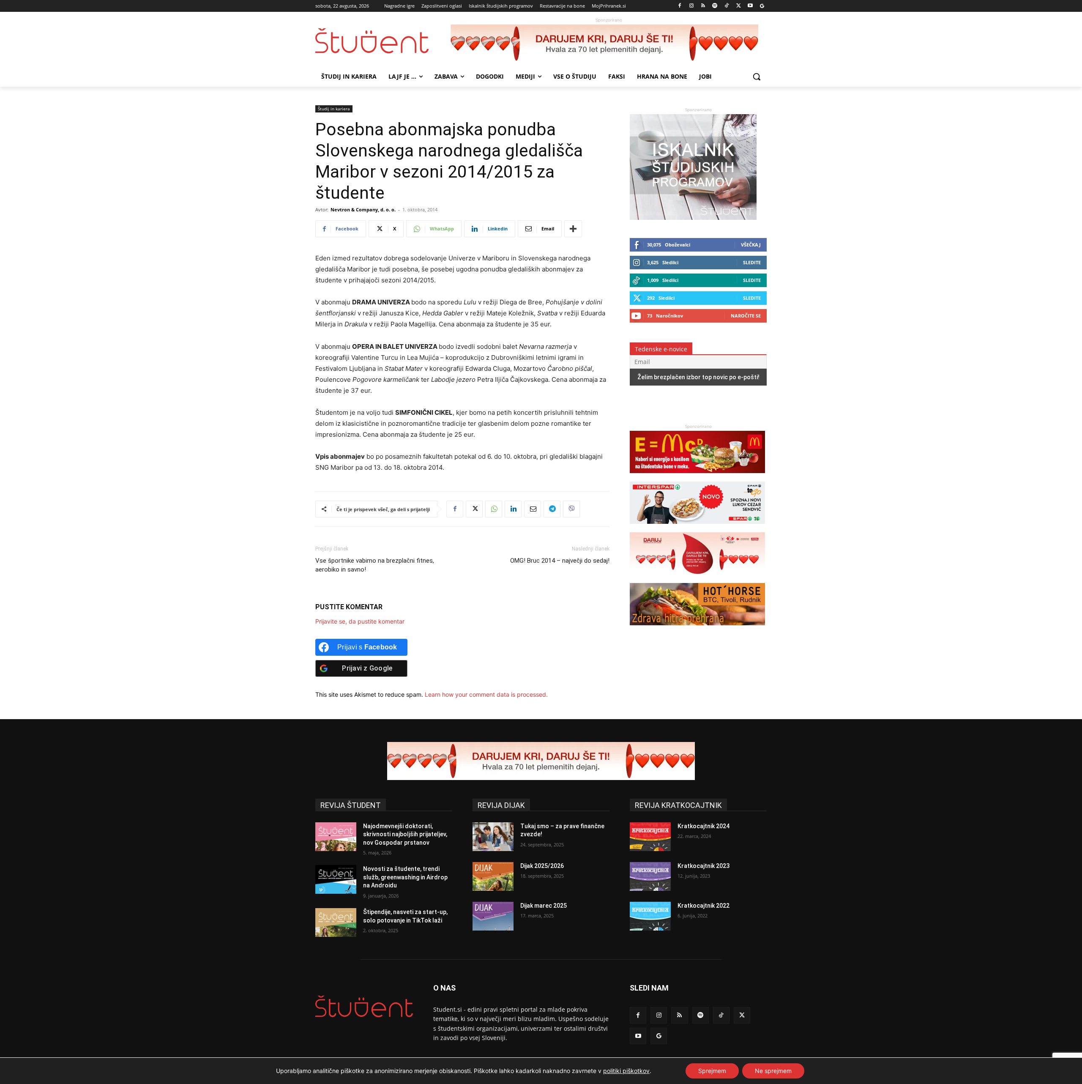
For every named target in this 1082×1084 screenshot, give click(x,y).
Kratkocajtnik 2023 (704, 865)
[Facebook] (680, 6)
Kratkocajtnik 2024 (704, 826)
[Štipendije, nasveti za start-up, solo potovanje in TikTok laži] (335, 922)
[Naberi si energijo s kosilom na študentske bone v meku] (697, 477)
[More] (573, 228)
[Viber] (571, 509)
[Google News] (762, 6)
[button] (756, 76)
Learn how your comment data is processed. (486, 694)
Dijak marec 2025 (543, 905)
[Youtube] (750, 6)
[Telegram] (552, 509)
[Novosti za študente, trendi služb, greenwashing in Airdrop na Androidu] (335, 879)
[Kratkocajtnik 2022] (650, 916)
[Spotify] (715, 6)
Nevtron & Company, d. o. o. (363, 209)
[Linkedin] (513, 509)
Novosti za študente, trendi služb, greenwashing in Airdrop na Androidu (405, 877)
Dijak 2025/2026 (542, 865)
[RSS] (703, 6)
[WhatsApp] (493, 509)
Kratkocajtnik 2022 (704, 905)
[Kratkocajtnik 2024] (650, 836)
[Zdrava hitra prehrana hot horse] (697, 629)
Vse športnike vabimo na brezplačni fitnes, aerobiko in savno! (374, 565)
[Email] (532, 509)
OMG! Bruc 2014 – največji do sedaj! (559, 560)
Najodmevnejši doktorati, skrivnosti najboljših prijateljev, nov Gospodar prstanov (405, 834)
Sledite (752, 262)
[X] (738, 6)
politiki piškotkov (626, 1070)
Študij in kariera (334, 109)
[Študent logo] (383, 40)
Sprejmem (712, 1070)
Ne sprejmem (773, 1070)
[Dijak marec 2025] (493, 916)
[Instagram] (691, 6)
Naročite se (746, 315)
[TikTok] (727, 6)
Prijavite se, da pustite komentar (359, 621)
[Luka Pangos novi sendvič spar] (697, 528)
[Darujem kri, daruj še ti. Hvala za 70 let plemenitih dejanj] (609, 44)
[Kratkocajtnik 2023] (650, 876)
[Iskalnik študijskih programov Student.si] (693, 218)
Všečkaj (751, 244)
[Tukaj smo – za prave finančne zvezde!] (493, 836)
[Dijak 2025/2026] (493, 876)
